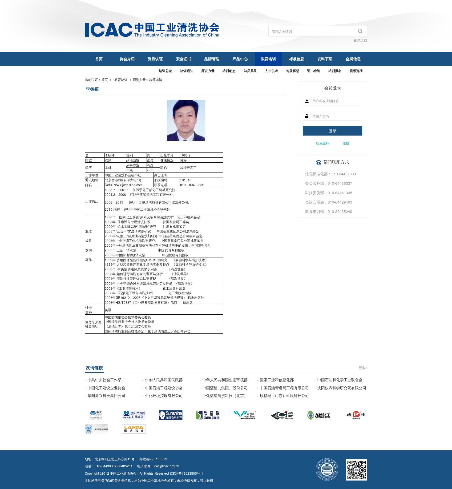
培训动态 (229, 70)
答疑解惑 (292, 70)
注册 (346, 143)
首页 (99, 58)
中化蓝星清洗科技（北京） (225, 395)
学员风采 (250, 70)
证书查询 (313, 70)
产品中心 (240, 58)
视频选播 (356, 70)
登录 (332, 130)
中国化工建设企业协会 (106, 387)
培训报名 (335, 70)
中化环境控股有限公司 (164, 395)
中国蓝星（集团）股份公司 (225, 387)
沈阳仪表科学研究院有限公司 (341, 387)
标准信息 (296, 58)
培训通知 (186, 70)
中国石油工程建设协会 (164, 387)
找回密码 (322, 143)
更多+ (363, 367)
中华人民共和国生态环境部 (225, 379)
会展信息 (353, 58)
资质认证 (155, 58)
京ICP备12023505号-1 (186, 473)
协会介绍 (127, 58)
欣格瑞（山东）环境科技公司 (284, 395)
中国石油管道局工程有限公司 (284, 387)
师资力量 (207, 70)
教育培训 (268, 58)
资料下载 (324, 58)
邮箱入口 (360, 40)
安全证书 (183, 58)
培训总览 (165, 70)
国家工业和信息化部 (277, 379)
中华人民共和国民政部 (164, 379)
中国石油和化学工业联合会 (340, 379)
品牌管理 (211, 58)
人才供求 (271, 70)
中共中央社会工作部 (104, 379)
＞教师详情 (147, 79)
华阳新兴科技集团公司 (106, 395)
